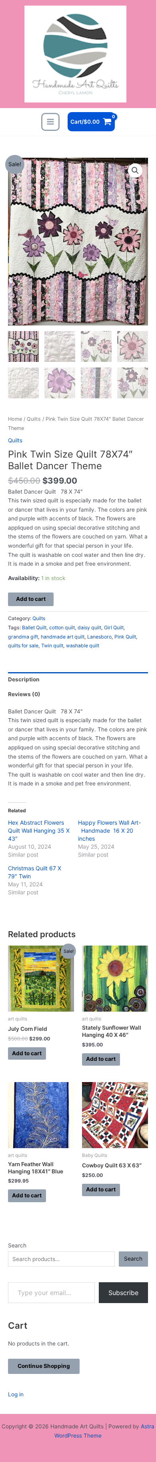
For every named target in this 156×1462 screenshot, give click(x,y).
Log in (16, 1394)
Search (17, 1245)
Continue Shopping (44, 1366)
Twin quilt (52, 646)
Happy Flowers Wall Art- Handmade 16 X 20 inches (109, 830)
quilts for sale (23, 646)
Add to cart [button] (27, 1053)
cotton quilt (62, 628)
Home (15, 419)
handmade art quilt (62, 637)
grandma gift (23, 637)
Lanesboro (99, 637)
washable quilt (82, 646)
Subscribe (123, 1293)
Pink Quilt (125, 637)
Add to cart (31, 599)
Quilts (34, 419)
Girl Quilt (114, 628)
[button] (135, 170)
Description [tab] (24, 679)
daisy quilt (89, 628)
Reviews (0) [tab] (24, 694)
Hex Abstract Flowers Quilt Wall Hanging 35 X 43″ (39, 830)
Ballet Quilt (34, 628)
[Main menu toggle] (50, 122)
